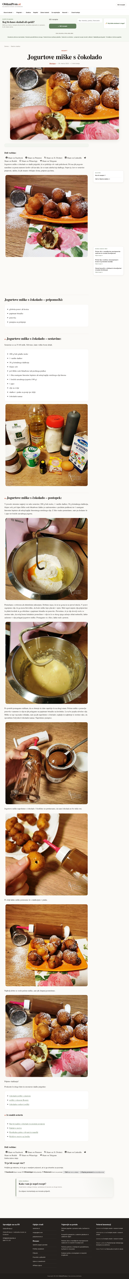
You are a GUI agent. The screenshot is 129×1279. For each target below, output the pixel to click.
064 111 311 (7, 1240)
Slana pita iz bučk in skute (114, 1249)
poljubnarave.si (38, 1236)
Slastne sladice (15, 46)
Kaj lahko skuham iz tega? (115, 23)
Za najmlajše (55, 12)
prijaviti (47, 1191)
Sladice (28, 12)
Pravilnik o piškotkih (39, 1257)
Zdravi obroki (44, 12)
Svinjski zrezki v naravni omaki (113, 1228)
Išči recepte (121, 5)
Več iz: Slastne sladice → (102, 179)
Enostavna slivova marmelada (16, 37)
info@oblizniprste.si (9, 1238)
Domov (6, 46)
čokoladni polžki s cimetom (20, 1096)
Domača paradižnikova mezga (34, 37)
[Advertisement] (46, 274)
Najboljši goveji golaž (99, 37)
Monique (52, 63)
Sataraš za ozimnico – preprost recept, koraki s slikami (77, 37)
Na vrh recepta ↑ (100, 175)
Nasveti (65, 12)
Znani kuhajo (75, 12)
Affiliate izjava (37, 1265)
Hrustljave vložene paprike (113, 37)
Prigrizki (19, 12)
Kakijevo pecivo (15, 1128)
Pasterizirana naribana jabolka (52, 37)
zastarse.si (36, 1228)
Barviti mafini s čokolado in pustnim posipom (27, 1123)
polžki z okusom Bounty (19, 1100)
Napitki (35, 12)
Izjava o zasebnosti (39, 1261)
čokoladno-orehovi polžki (19, 1104)
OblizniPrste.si (7, 1228)
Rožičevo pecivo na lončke (19, 1136)
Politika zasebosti (38, 1249)
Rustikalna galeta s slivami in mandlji (23, 1132)
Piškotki (35, 1253)
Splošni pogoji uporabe (40, 1245)
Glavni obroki (9, 12)
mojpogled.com (38, 1232)
